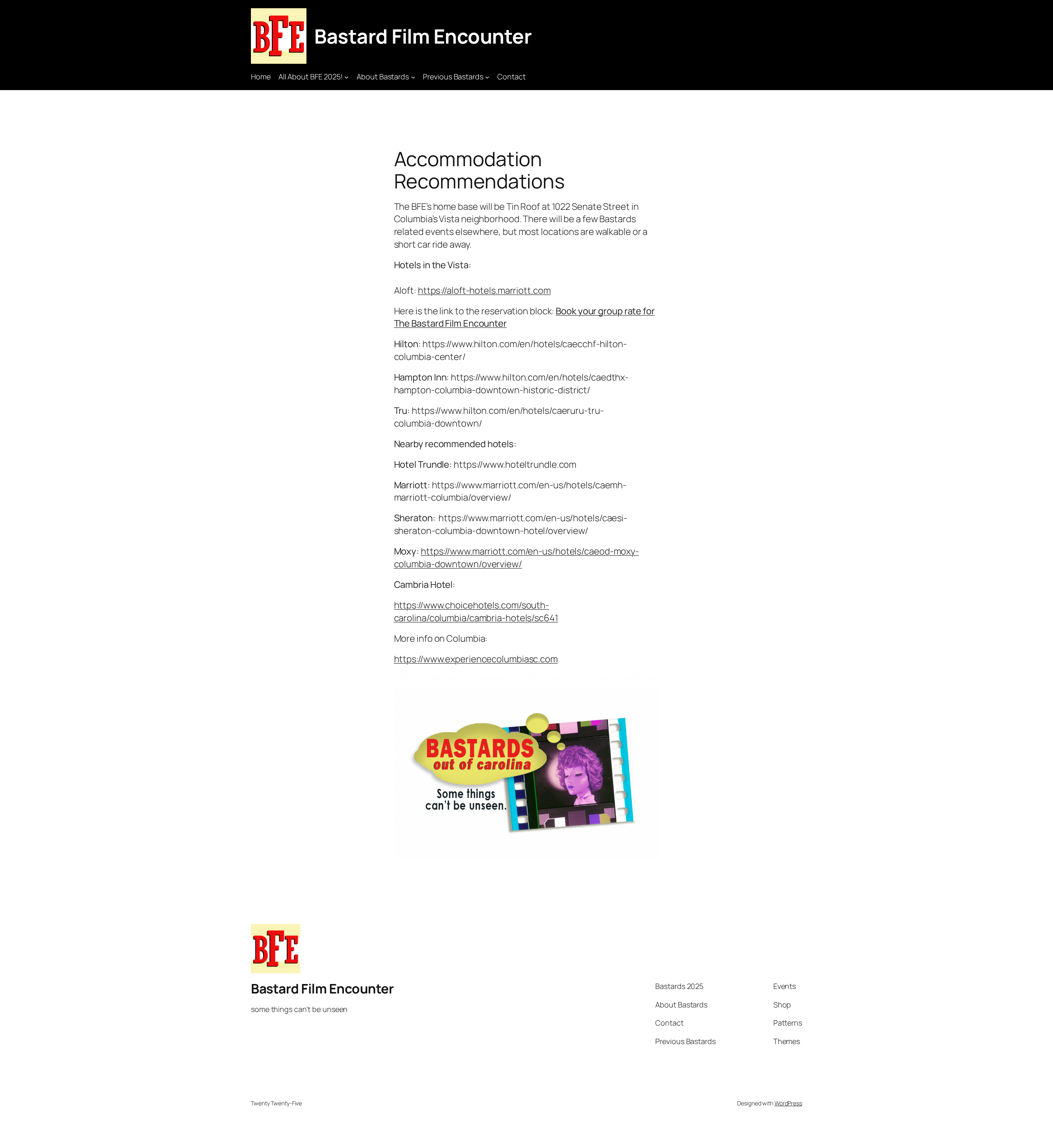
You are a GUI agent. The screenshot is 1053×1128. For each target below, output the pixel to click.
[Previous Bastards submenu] (487, 76)
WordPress (788, 1103)
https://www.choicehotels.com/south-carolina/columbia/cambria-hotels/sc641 (476, 611)
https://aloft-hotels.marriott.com (484, 290)
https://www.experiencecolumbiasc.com (476, 659)
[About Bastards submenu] (413, 76)
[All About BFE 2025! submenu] (346, 76)
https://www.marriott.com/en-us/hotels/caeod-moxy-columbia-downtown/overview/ (516, 557)
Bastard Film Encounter (422, 36)
